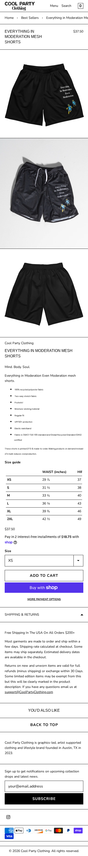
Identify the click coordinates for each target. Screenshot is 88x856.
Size (8, 551)
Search (66, 6)
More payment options (44, 599)
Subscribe (44, 798)
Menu (54, 6)
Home (9, 18)
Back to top (44, 724)
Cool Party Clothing (19, 343)
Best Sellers (30, 18)
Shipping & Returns (22, 614)
